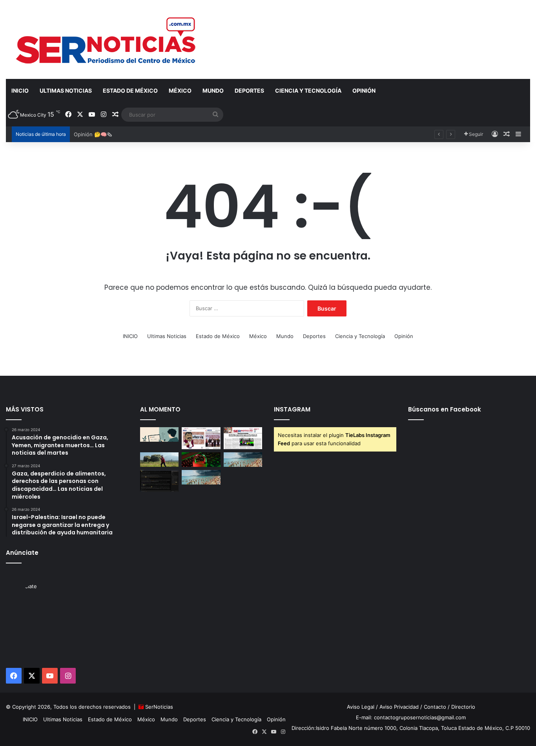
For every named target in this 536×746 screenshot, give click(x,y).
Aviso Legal (360, 707)
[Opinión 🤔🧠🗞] (201, 438)
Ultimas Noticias (66, 90)
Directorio (463, 707)
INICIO (20, 90)
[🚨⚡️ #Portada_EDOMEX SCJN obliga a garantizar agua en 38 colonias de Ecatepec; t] (243, 438)
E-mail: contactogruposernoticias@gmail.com (411, 717)
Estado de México (130, 90)
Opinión (364, 90)
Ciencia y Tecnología (308, 90)
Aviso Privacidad (399, 707)
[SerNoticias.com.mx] (106, 39)
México (180, 90)
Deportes (249, 90)
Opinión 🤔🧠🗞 (93, 134)
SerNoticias (159, 707)
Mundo (213, 90)
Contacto (435, 707)
